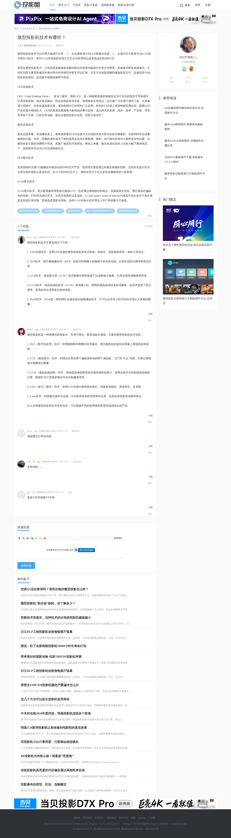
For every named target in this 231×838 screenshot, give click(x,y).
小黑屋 (151, 818)
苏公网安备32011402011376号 (106, 829)
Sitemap (142, 818)
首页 (52, 5)
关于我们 (87, 818)
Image (27, 538)
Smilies (44, 538)
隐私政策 (111, 818)
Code (40, 538)
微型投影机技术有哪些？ (50, 28)
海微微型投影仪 (128, 210)
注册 (208, 5)
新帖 (133, 818)
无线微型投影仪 (52, 210)
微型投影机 (74, 210)
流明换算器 (107, 5)
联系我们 (99, 818)
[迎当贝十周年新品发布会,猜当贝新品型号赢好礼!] (188, 240)
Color (23, 538)
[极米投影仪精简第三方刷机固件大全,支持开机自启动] (188, 293)
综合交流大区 (28, 28)
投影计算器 (91, 5)
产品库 (77, 5)
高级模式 (118, 538)
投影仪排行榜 (126, 5)
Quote (36, 538)
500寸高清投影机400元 (99, 210)
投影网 (76, 818)
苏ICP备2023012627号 (82, 829)
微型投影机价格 (28, 210)
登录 (197, 5)
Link (32, 538)
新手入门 (63, 5)
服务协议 (123, 818)
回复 (151, 314)
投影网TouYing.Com (150, 824)
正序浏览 (149, 226)
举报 (150, 216)
